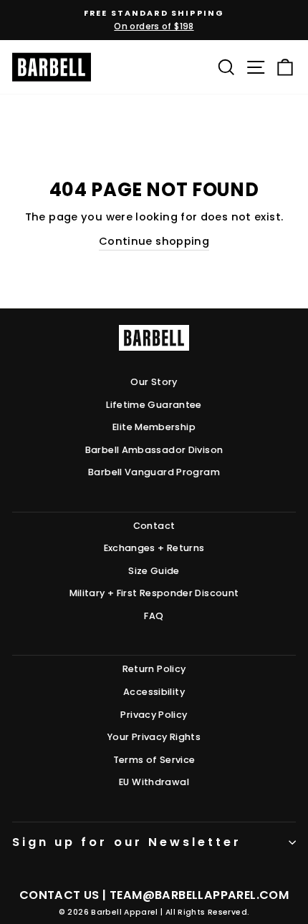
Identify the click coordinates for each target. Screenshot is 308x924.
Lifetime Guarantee (154, 405)
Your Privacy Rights (154, 737)
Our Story (153, 382)
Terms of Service (154, 760)
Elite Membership (154, 427)
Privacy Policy (153, 715)
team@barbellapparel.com (199, 895)
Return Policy (154, 669)
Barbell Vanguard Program (154, 472)
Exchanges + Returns (154, 548)
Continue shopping (154, 241)
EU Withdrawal (154, 782)
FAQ (153, 616)
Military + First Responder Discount (154, 593)
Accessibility (154, 692)
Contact (154, 526)
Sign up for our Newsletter (126, 842)
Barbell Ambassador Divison (154, 450)
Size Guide (154, 571)
